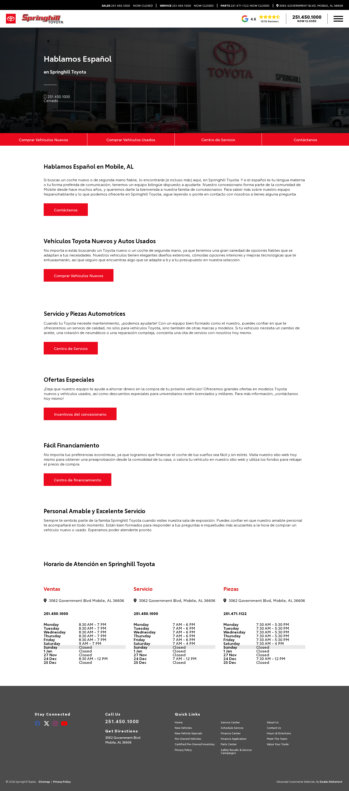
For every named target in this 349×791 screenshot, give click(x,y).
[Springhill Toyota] (42, 18)
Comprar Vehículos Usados (130, 139)
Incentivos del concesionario (80, 414)
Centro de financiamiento (77, 479)
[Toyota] (11, 19)
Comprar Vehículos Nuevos (43, 139)
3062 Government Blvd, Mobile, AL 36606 (310, 5)
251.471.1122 (235, 5)
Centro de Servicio (218, 139)
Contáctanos (305, 139)
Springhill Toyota (223, 179)
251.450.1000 (116, 5)
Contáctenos (66, 209)
